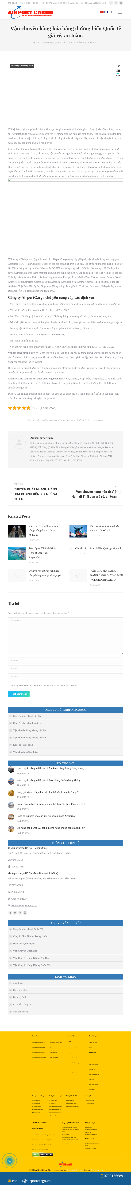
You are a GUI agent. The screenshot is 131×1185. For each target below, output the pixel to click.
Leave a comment (96, 420)
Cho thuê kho (20, 990)
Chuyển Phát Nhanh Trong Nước (30, 936)
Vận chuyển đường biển (22, 66)
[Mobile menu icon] (120, 12)
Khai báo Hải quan (23, 744)
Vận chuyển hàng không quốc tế (29, 737)
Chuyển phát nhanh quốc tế (27, 723)
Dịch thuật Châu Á (74, 1170)
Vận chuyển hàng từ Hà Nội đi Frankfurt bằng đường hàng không (50, 768)
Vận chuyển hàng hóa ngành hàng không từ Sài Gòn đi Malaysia (43, 530)
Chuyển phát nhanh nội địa (27, 716)
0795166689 (16, 885)
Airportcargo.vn (18, 898)
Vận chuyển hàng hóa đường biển (39, 1057)
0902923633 (17, 866)
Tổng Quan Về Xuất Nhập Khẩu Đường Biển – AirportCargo (42, 553)
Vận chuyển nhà (21, 1011)
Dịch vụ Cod (19, 997)
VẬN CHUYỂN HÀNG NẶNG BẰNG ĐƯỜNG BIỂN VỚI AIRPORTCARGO (106, 575)
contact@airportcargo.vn (24, 905)
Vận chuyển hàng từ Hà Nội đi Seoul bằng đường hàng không (49, 780)
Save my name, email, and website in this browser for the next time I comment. (44, 685)
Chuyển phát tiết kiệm (73, 1072)
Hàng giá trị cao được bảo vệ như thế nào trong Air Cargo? (48, 792)
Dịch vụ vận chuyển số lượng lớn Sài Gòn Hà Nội (105, 528)
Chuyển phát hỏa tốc (73, 1057)
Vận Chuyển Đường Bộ (25, 950)
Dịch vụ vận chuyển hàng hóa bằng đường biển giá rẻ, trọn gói (45, 573)
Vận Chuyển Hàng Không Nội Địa (31, 958)
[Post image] (17, 531)
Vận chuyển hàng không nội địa (29, 730)
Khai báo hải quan (22, 1004)
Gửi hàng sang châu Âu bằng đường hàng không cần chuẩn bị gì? (51, 827)
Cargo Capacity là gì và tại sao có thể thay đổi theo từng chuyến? (51, 804)
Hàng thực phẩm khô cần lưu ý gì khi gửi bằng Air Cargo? (46, 816)
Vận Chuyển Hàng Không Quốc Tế (31, 965)
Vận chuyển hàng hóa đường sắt (38, 1052)
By (66, 420)
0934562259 (16, 859)
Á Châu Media (97, 1170)
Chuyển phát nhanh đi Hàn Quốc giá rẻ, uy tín (98, 548)
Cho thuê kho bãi (53, 1052)
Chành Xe (18, 983)
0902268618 (17, 892)
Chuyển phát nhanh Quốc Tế (28, 929)
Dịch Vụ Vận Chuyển (24, 943)
